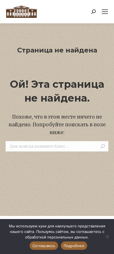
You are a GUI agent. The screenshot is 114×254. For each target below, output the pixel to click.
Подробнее (74, 245)
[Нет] (107, 236)
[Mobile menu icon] (104, 11)
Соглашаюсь (43, 245)
